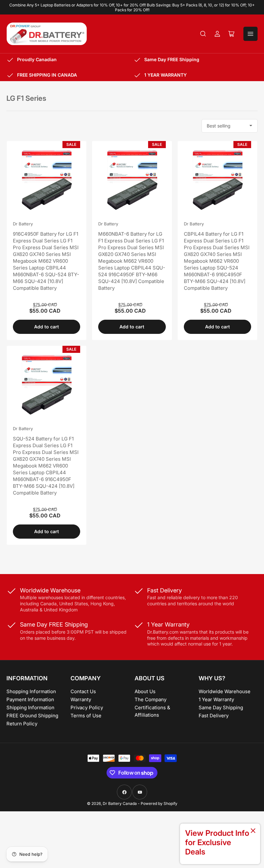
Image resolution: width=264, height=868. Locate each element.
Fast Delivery (214, 715)
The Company (150, 699)
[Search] (203, 34)
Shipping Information (30, 707)
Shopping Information (31, 691)
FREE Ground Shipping (32, 715)
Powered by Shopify (159, 803)
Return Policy (21, 724)
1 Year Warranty (216, 699)
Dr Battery (23, 223)
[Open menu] (250, 34)
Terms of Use (86, 715)
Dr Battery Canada (120, 803)
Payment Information (30, 699)
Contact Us (83, 691)
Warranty (81, 699)
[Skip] (253, 831)
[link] (220, 844)
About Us (145, 691)
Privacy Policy (87, 707)
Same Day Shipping (221, 707)
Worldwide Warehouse (224, 691)
